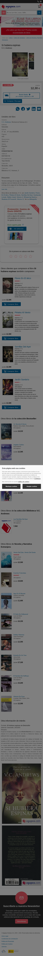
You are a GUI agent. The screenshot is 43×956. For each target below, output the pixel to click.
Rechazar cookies (11, 486)
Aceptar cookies (32, 486)
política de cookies (23, 481)
